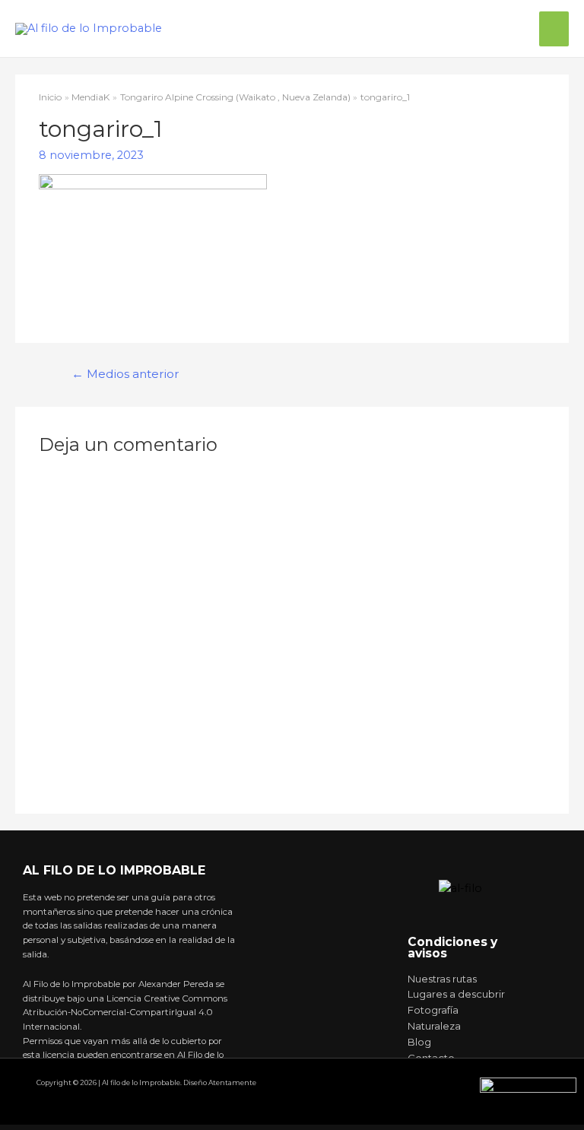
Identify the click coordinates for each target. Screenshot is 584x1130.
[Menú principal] (554, 28)
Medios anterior (125, 374)
